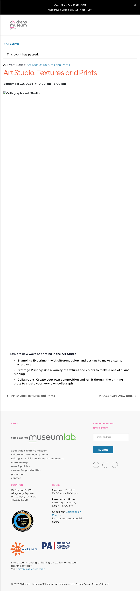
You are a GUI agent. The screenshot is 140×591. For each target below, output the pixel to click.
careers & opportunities (25, 470)
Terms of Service (100, 584)
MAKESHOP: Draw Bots (116, 395)
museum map (19, 462)
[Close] (135, 5)
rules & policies (20, 466)
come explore (20, 437)
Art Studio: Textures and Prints (32, 395)
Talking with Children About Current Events (37, 458)
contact (16, 478)
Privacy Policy (83, 584)
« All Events (11, 44)
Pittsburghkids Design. (31, 569)
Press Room (18, 474)
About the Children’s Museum (29, 450)
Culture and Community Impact (30, 454)
